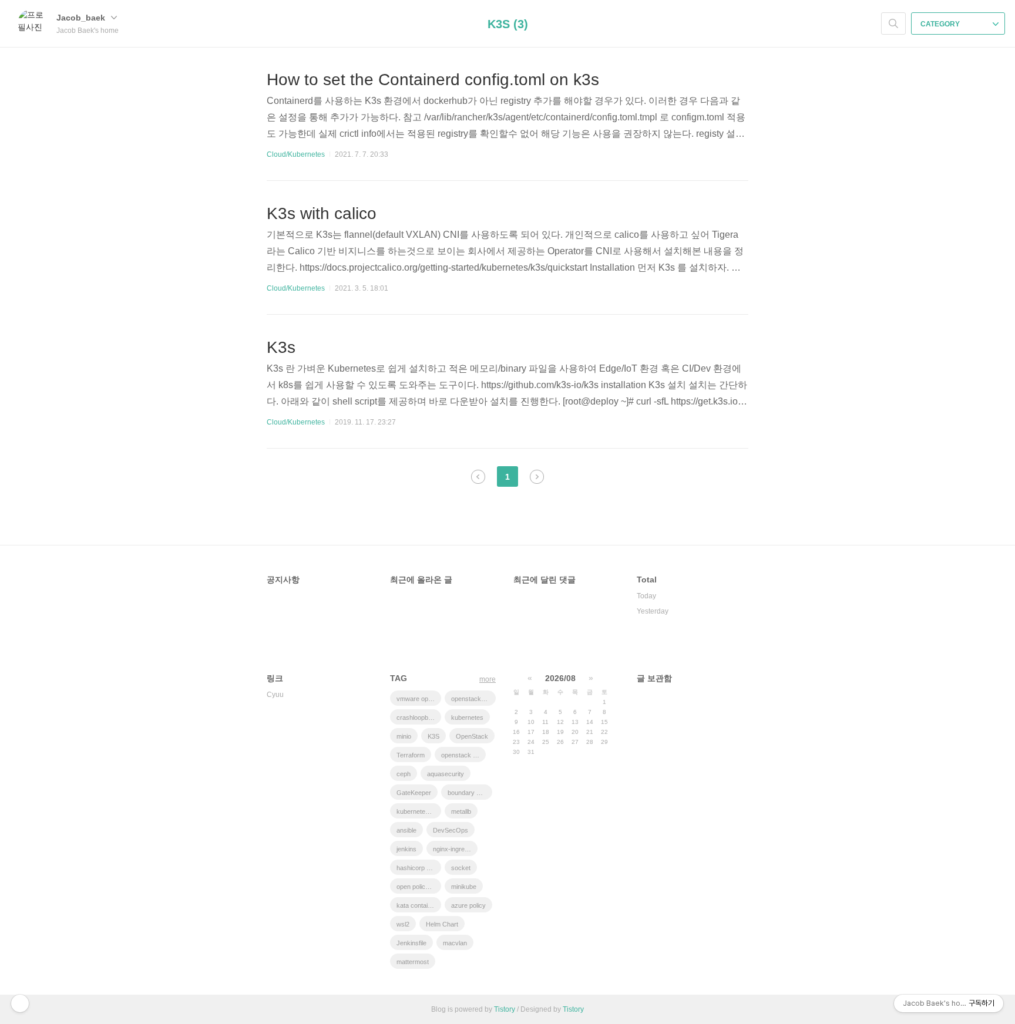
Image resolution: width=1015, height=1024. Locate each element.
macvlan (455, 942)
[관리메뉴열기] (20, 1003)
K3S (433, 736)
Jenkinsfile (411, 942)
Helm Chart (442, 924)
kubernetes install (418, 811)
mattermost (412, 961)
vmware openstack (418, 698)
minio (403, 736)
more (487, 679)
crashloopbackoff (418, 717)
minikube (463, 886)
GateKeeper (413, 792)
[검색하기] (893, 23)
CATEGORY (941, 24)
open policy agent (418, 886)
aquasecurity (445, 773)
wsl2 (402, 924)
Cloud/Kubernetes (296, 154)
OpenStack (472, 736)
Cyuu (275, 694)
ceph (403, 773)
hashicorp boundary (418, 867)
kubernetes (467, 717)
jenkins (406, 849)
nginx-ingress (452, 849)
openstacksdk (471, 698)
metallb (461, 811)
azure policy (468, 905)
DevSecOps (450, 830)
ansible (406, 830)
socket (460, 867)
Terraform (410, 755)
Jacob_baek (81, 17)
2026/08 (560, 678)
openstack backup (463, 755)
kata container (416, 905)
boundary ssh (467, 792)
